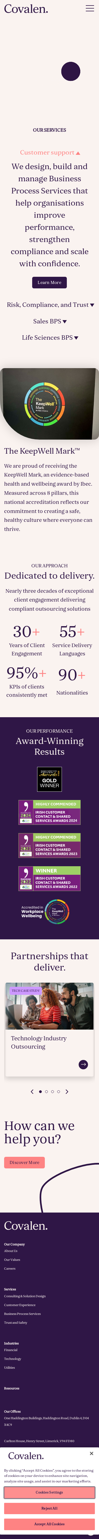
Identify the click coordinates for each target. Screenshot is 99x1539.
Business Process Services (22, 1314)
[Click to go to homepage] (26, 8)
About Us (10, 1251)
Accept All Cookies (49, 1524)
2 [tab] (46, 1091)
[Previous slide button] (32, 1091)
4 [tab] (58, 1091)
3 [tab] (52, 1091)
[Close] (92, 1453)
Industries (11, 1343)
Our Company (14, 1244)
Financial (10, 1350)
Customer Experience (19, 1305)
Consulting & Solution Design (25, 1296)
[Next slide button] (67, 1091)
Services (10, 1289)
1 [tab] (40, 1091)
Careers (9, 1268)
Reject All (49, 1508)
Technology (12, 1359)
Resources (11, 1388)
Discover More (24, 1162)
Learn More (49, 282)
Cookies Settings (49, 1492)
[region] (49, 1491)
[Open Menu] (89, 9)
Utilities (9, 1368)
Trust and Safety (15, 1323)
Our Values (12, 1260)
